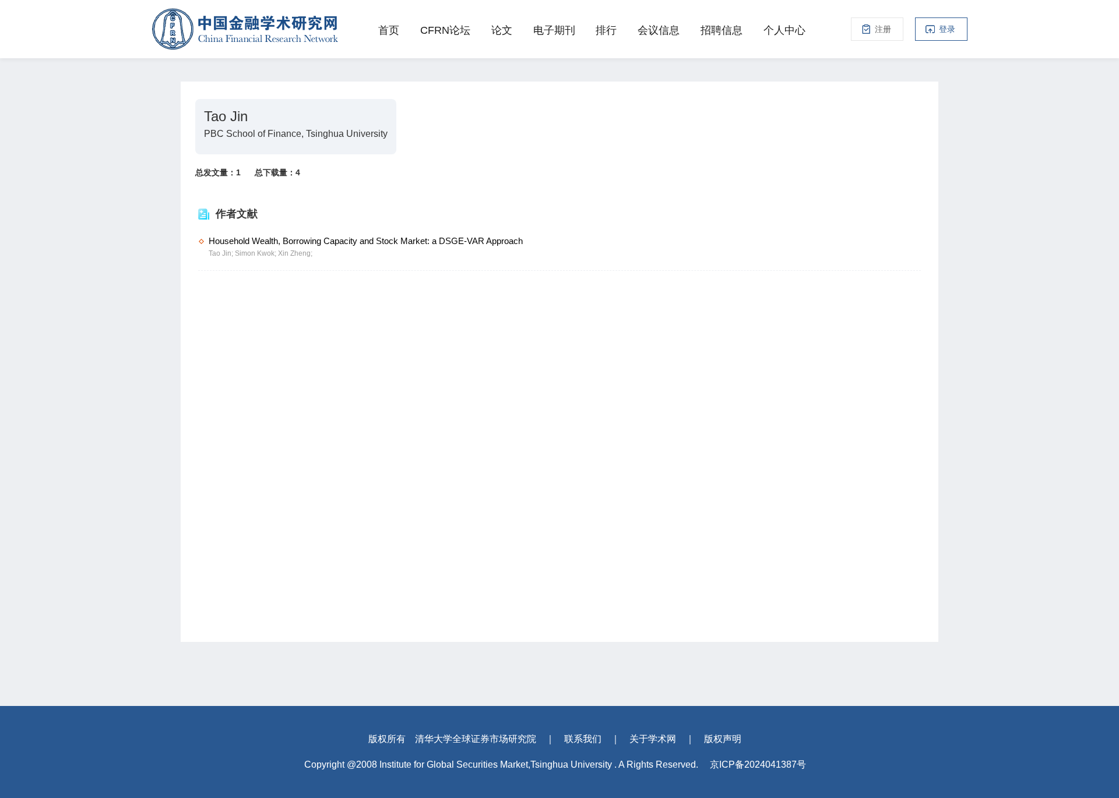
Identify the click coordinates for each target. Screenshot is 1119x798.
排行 (606, 30)
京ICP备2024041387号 (758, 764)
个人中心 (784, 30)
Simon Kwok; (256, 253)
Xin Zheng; (295, 253)
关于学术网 (652, 739)
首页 (388, 30)
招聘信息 (722, 30)
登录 (947, 29)
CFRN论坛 (445, 30)
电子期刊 (554, 30)
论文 (501, 30)
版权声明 (722, 739)
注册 (883, 29)
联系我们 (582, 739)
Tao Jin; (222, 253)
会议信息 (659, 30)
